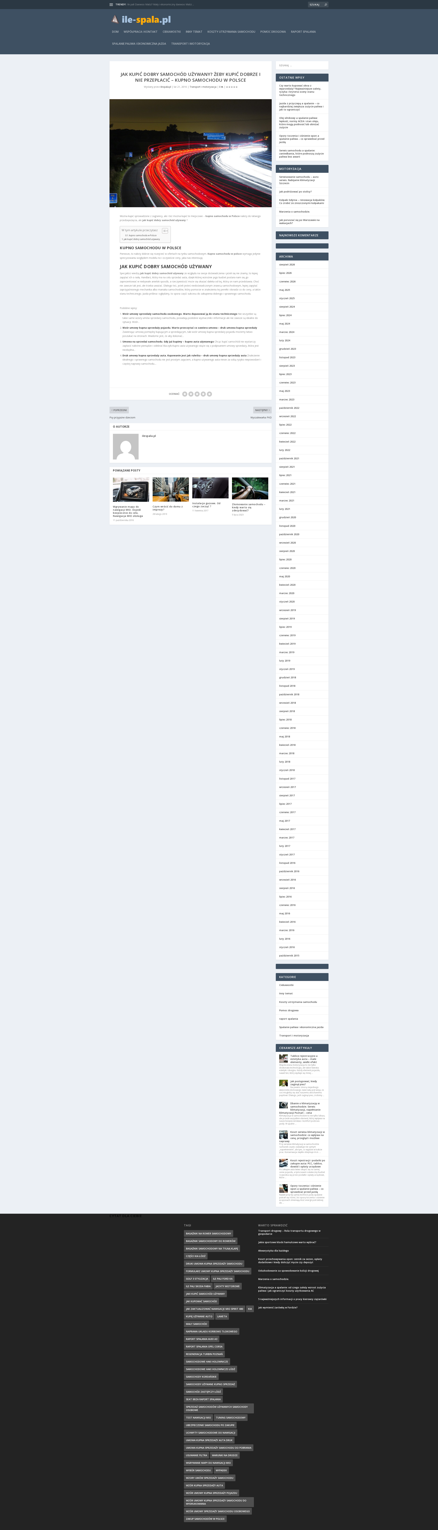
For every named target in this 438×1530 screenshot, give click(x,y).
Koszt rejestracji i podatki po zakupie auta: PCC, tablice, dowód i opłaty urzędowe (307, 1163)
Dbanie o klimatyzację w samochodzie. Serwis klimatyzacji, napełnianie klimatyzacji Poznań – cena (299, 1108)
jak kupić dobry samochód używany (142, 239)
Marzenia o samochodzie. (294, 211)
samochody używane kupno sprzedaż (210, 1384)
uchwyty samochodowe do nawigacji (210, 1432)
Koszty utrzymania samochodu (231, 32)
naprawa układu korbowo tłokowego (211, 1331)
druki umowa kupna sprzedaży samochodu (214, 1263)
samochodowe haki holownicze (207, 1361)
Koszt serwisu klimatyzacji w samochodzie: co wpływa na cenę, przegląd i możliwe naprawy (302, 1136)
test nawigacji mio (198, 1417)
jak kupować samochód (201, 1301)
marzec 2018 (286, 753)
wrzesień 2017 (287, 787)
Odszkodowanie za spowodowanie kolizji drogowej (288, 1270)
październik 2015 (289, 955)
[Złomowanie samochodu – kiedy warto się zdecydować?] (250, 488)
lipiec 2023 (285, 374)
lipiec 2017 (285, 803)
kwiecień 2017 (287, 829)
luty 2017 (284, 846)
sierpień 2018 (287, 711)
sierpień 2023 (287, 365)
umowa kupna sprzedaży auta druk (209, 1440)
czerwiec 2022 (287, 433)
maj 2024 (284, 323)
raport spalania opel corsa (204, 1346)
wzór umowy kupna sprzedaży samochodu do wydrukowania (216, 1502)
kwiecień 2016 (287, 921)
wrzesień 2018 (287, 702)
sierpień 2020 (287, 551)
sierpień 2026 (287, 264)
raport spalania (303, 32)
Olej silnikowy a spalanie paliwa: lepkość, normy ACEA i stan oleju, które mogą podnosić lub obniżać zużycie (299, 122)
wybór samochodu (198, 1470)
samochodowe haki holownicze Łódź (210, 1369)
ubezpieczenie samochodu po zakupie (210, 1425)
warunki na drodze (225, 1455)
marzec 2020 (286, 593)
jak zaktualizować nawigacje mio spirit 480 (214, 1308)
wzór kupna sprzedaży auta (204, 1485)
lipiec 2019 (285, 627)
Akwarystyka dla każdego (273, 1250)
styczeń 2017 (287, 854)
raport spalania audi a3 (201, 1339)
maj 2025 (284, 289)
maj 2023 (284, 391)
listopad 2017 (287, 778)
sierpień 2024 (287, 306)
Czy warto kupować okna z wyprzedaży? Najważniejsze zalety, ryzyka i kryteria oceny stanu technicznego (300, 90)
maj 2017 (284, 820)
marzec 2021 (286, 500)
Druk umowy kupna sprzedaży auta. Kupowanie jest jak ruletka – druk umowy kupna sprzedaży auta (185, 355)
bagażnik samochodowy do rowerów (210, 1241)
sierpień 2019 (287, 618)
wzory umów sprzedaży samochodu (209, 1477)
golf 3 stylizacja (197, 1278)
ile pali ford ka (223, 1278)
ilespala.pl (165, 86)
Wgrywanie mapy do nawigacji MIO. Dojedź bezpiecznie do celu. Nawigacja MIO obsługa (128, 511)
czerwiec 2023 (287, 382)
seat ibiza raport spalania (203, 1399)
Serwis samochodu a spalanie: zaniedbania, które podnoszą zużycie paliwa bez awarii (301, 153)
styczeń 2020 (287, 601)
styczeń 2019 (287, 669)
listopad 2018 (287, 685)
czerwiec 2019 (287, 635)
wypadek (221, 1470)
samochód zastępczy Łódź (203, 1391)
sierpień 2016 (287, 888)
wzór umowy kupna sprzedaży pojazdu (211, 1493)
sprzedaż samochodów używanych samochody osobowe (217, 1408)
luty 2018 (284, 761)
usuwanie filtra (196, 1455)
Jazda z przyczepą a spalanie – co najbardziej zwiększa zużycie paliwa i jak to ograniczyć (301, 106)
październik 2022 (289, 407)
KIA (250, 1308)
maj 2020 (284, 576)
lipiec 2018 (285, 719)
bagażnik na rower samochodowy (208, 1233)
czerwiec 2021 (287, 483)
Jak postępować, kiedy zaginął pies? (303, 1083)
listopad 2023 (287, 357)
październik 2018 (289, 694)
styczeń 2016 (287, 947)
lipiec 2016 (285, 896)
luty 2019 (284, 660)
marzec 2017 (286, 837)
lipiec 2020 (285, 559)
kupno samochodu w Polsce (143, 235)
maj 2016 (284, 913)
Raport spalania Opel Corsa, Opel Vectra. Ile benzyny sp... (158, 4)
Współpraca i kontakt (141, 32)
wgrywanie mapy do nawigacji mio (208, 1462)
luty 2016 (284, 938)
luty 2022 (284, 450)
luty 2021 (284, 509)
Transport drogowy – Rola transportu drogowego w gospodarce (289, 1232)
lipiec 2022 (285, 424)
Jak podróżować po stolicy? (295, 191)
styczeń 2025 (287, 298)
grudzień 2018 (287, 677)
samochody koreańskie (201, 1376)
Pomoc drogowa (273, 32)
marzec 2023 (286, 399)
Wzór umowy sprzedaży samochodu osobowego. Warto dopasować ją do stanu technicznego (180, 313)
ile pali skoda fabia (198, 1286)
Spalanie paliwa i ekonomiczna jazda (139, 44)
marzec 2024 (286, 332)
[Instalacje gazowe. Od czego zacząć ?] (210, 487)
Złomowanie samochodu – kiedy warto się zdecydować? (248, 507)
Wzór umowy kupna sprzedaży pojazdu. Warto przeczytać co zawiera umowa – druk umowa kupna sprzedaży (190, 327)
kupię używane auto (199, 1316)
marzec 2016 (286, 930)
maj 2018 (284, 736)
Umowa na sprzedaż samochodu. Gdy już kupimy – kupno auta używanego (168, 341)
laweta (222, 1316)
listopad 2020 (287, 525)
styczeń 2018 (287, 770)
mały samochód (196, 1324)
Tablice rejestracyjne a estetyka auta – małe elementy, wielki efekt (304, 1059)
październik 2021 (289, 458)
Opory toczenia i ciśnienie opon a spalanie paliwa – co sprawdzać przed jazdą (301, 139)
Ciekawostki (172, 32)
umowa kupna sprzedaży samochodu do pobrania (218, 1447)
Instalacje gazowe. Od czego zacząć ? (206, 505)
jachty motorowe (228, 1286)
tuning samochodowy (231, 1417)
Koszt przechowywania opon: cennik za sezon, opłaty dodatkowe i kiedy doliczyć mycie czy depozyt (290, 1260)
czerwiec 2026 (287, 281)
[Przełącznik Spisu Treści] (163, 231)
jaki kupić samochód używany (205, 1293)
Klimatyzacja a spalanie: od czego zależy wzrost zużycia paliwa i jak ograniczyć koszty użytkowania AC (292, 1289)
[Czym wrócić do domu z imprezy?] (171, 489)
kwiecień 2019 (287, 643)
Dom (115, 32)
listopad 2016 (287, 862)
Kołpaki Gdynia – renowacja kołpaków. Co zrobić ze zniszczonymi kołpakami (302, 201)
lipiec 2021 (285, 475)
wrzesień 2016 (287, 879)
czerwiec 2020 (287, 568)
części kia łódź (195, 1256)
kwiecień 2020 (287, 584)
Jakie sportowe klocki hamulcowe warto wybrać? (287, 1242)
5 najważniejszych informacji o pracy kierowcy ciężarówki (292, 1299)
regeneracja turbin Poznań (204, 1354)
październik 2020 (289, 534)
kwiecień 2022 (287, 441)
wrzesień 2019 (287, 610)
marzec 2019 (286, 652)
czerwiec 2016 (287, 905)
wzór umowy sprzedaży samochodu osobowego (218, 1511)
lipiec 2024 (285, 315)
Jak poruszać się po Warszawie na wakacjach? (299, 221)
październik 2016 (289, 871)
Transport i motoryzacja (190, 44)
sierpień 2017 (287, 795)
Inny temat (194, 32)
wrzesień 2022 (287, 416)
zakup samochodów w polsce (205, 1518)
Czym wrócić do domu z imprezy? (168, 508)
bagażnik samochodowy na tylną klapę (212, 1248)
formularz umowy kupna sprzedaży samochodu (217, 1271)
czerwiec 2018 (287, 728)
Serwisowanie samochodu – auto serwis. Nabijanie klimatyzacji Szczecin (299, 180)
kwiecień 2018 (287, 745)
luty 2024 (284, 340)
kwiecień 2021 (287, 492)
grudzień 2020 (287, 517)
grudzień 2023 (287, 348)
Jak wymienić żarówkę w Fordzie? (278, 1307)
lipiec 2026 (285, 273)
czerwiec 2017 (287, 812)
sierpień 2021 (287, 466)
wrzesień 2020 (287, 542)
